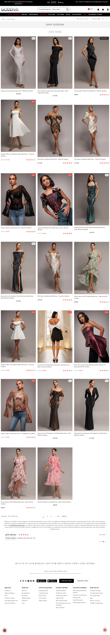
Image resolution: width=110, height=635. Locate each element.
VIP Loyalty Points (95, 595)
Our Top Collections (45, 588)
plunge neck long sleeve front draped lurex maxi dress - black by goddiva (91, 434)
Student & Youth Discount (80, 595)
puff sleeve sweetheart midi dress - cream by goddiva (53, 296)
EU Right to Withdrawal (96, 603)
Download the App (95, 590)
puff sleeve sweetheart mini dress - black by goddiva (53, 159)
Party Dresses (42, 595)
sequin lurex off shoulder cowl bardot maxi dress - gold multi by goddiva (54, 434)
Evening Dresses (43, 590)
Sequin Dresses (43, 600)
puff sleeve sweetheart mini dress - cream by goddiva (90, 159)
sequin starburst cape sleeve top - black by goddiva (16, 228)
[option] (18, 3)
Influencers (25, 600)
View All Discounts (78, 600)
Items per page (96, 18)
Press (23, 603)
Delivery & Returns (10, 593)
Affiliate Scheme (26, 598)
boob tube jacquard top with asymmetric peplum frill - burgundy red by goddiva (90, 366)
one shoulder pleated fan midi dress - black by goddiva (90, 91)
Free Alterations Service (96, 593)
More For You (94, 588)
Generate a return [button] (82, 580)
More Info (25, 588)
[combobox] (51, 9)
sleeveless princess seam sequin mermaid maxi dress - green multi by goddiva (89, 228)
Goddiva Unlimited (61, 590)
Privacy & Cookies (9, 598)
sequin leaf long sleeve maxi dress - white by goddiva (17, 91)
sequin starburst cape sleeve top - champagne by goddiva (18, 433)
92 (58, 516)
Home (3, 19)
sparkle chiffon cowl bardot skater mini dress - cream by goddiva (17, 365)
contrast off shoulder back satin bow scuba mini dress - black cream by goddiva (54, 366)
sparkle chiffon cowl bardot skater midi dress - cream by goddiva (17, 155)
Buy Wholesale (26, 593)
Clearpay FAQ (77, 597)
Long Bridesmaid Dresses (17, 525)
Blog (91, 598)
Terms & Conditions (10, 603)
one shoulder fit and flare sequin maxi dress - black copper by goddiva (53, 92)
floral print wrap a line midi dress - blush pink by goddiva (55, 502)
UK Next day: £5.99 (61, 595)
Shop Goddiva (11, 19)
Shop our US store (95, 600)
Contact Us (8, 590)
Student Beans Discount (79, 602)
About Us (24, 590)
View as (79, 18)
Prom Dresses (42, 598)
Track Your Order (66, 580)
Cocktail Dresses (43, 593)
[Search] (53, 9)
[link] (55, 537)
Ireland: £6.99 (59, 598)
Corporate (24, 595)
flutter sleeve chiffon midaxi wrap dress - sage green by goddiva (90, 297)
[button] (55, 3)
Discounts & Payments (80, 588)
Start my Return (60, 607)
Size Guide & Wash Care (11, 600)
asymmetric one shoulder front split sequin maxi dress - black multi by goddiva (17, 297)
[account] (108, 9)
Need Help (8, 588)
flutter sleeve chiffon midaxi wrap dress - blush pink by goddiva (17, 503)
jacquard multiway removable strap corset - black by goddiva (53, 229)
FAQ (6, 595)
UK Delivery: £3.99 (61, 593)
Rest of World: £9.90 (61, 600)
